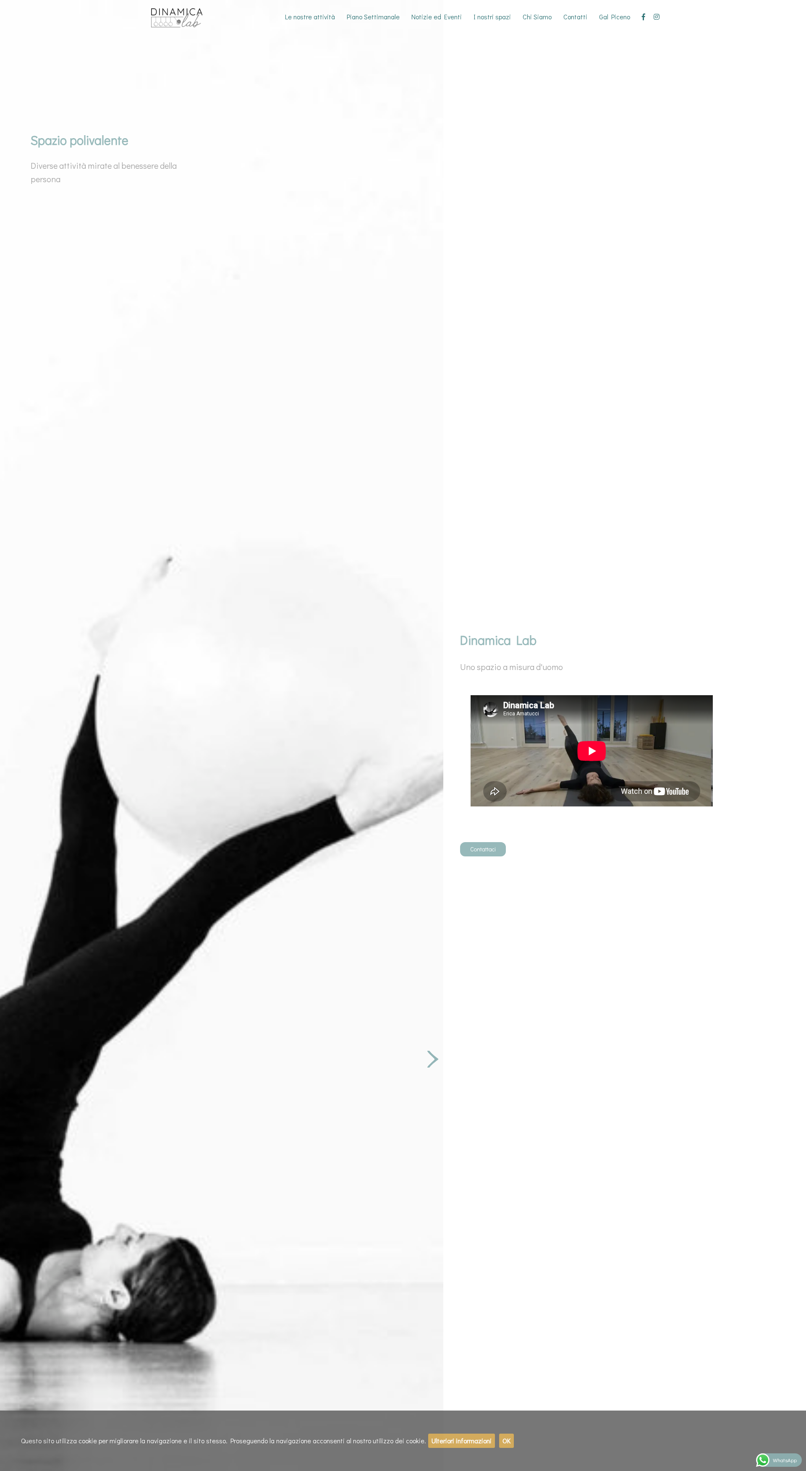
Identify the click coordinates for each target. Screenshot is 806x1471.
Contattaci (483, 849)
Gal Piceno (614, 16)
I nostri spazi (492, 16)
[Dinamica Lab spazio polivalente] (183, 17)
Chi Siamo (537, 16)
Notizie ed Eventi (436, 16)
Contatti (575, 16)
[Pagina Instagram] (656, 16)
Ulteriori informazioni (462, 1440)
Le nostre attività (310, 16)
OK (506, 1440)
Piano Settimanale (373, 16)
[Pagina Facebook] (643, 16)
